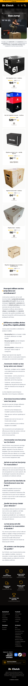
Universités (5, 619)
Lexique (4, 621)
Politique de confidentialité (18, 645)
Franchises (5, 617)
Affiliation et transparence (18, 637)
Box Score (17, 629)
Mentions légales (19, 639)
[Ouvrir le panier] (21, 5)
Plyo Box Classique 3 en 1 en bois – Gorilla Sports (14, 265)
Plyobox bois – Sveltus (14, 227)
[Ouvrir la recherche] (18, 5)
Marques (4, 629)
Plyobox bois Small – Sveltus (14, 190)
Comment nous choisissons (19, 633)
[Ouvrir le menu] (24, 5)
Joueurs (4, 616)
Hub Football (18, 614)
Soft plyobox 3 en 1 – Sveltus (14, 78)
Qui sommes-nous (19, 631)
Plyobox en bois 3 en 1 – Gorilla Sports (14, 153)
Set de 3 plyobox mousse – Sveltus (14, 115)
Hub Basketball (6, 614)
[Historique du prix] (18, 83)
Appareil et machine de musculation (12, 13)
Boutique (4, 627)
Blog (16, 627)
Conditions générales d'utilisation (20, 642)
